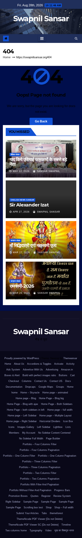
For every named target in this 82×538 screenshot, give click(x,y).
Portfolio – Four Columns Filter (39, 444)
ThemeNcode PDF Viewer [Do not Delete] (40, 519)
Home (6, 57)
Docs (68, 381)
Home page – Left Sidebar (22, 415)
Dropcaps (30, 386)
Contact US (56, 381)
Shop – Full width (63, 507)
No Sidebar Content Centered (54, 432)
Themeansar (70, 358)
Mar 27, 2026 (21, 252)
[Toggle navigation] (42, 38)
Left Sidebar (43, 427)
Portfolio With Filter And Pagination (39, 484)
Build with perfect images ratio (39, 375)
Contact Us (40, 381)
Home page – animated (55, 392)
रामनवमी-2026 (22, 286)
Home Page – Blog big (51, 398)
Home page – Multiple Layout (55, 415)
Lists (68, 427)
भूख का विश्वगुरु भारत (64, 530)
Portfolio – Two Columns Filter (39, 473)
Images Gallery (25, 427)
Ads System (13, 369)
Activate (58, 363)
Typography (36, 530)
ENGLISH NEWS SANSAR (22, 200)
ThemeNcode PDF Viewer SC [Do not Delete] (33, 524)
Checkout (13, 381)
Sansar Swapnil (48, 171)
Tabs (44, 513)
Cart (72, 375)
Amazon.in (67, 369)
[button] (76, 38)
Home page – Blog (26, 398)
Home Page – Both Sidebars (56, 404)
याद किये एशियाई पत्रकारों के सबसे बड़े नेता (38, 162)
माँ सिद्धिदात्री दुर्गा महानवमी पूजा (33, 245)
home (14, 392)
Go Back (41, 121)
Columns (26, 381)
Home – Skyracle (29, 392)
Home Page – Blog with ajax (22, 404)
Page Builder (53, 438)
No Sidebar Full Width (31, 438)
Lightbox (58, 427)
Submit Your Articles (27, 513)
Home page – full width (59, 409)
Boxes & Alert (12, 375)
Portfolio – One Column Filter (19, 455)
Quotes (35, 496)
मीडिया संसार (15, 154)
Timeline (66, 524)
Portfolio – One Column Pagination (57, 455)
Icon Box (68, 421)
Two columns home (16, 530)
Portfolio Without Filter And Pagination (30, 490)
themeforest (56, 513)
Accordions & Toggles (39, 363)
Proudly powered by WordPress (22, 358)
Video (48, 530)
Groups (60, 386)
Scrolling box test (33, 507)
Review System (62, 496)
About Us (19, 363)
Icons (11, 427)
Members (14, 432)
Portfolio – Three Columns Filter (39, 461)
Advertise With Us (33, 369)
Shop (48, 507)
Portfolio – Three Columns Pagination (39, 467)
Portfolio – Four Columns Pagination (39, 450)
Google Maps (46, 386)
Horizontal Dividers (49, 421)
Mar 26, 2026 (21, 293)
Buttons (63, 375)
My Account (28, 432)
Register (46, 496)
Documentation (14, 386)
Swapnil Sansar (41, 18)
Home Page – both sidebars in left (25, 409)
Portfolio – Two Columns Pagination (39, 478)
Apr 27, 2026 (21, 211)
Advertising (52, 369)
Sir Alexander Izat (29, 205)
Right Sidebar (13, 501)
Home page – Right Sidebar (21, 421)
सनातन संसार (15, 240)
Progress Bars (62, 490)
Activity (70, 363)
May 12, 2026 (21, 171)
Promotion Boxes (18, 496)
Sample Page (30, 501)
